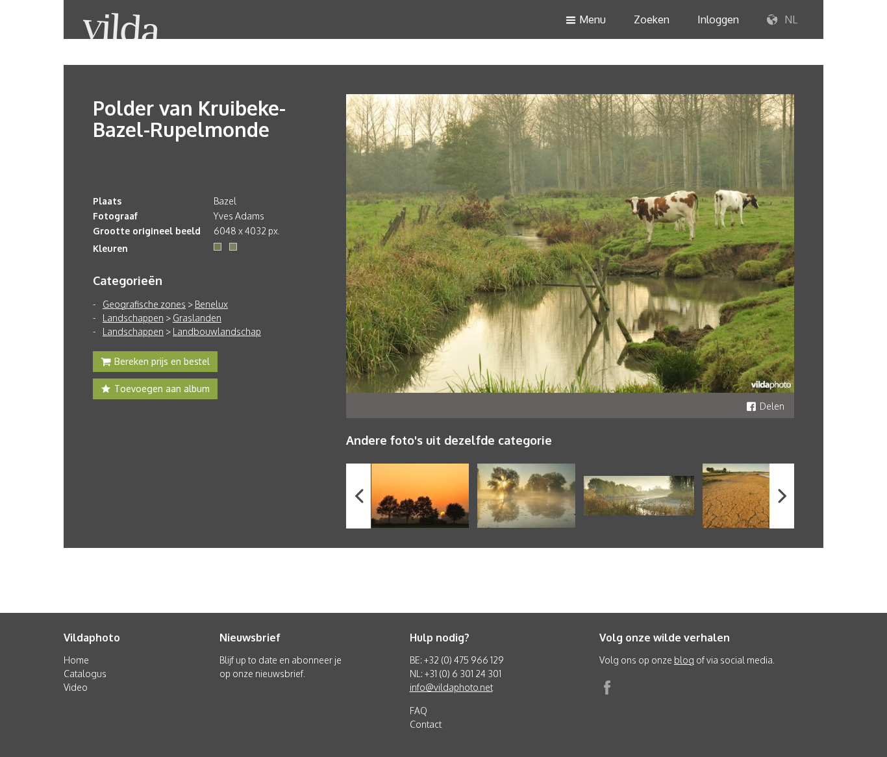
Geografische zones (144, 304)
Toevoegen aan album (162, 388)
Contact (426, 724)
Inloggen (718, 19)
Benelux (211, 304)
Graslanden (197, 317)
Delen (772, 406)
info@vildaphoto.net (451, 687)
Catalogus (85, 673)
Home (76, 659)
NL (789, 19)
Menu (592, 19)
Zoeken (651, 19)
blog (684, 659)
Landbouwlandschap (217, 331)
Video (76, 687)
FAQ (418, 710)
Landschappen (133, 317)
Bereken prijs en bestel (162, 361)
